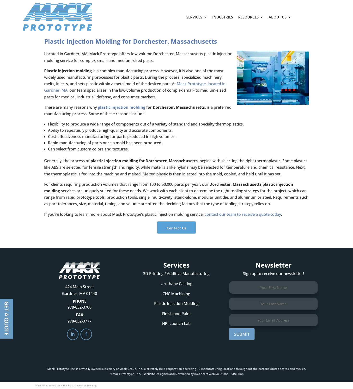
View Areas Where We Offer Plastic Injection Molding (65, 385)
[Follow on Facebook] (86, 334)
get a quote (317, 14)
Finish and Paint (176, 313)
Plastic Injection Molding (176, 303)
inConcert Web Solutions (211, 374)
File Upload (6, 319)
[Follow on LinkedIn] (73, 334)
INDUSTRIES (222, 17)
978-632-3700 (79, 307)
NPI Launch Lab (176, 323)
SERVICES (194, 17)
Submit (242, 334)
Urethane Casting (176, 283)
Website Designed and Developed (167, 374)
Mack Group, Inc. (131, 369)
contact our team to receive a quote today (243, 214)
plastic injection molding (121, 107)
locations (229, 369)
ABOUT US (277, 17)
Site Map (237, 374)
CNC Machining (176, 293)
